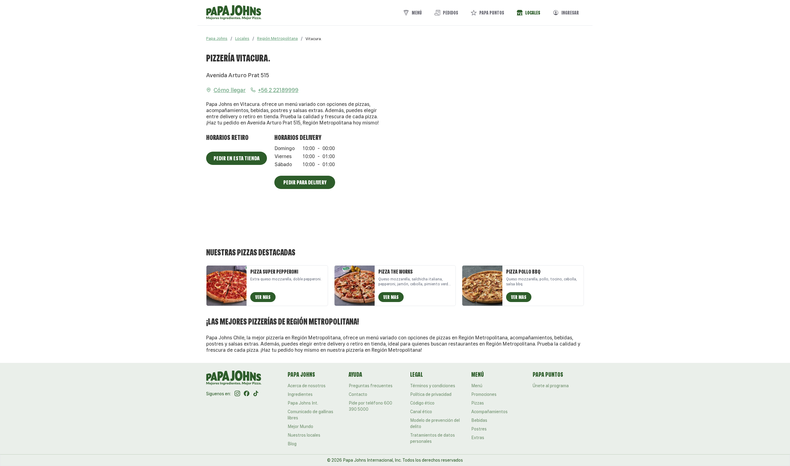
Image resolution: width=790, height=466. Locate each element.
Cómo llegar (230, 89)
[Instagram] (237, 394)
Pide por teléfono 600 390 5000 (370, 406)
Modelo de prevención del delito (435, 423)
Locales (242, 38)
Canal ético (421, 411)
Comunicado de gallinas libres (310, 414)
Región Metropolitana (277, 38)
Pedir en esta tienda (237, 158)
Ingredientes (300, 394)
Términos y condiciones (432, 385)
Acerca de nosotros (307, 385)
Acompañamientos (489, 411)
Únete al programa (551, 385)
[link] (314, 39)
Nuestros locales (304, 435)
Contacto (358, 394)
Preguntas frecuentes (371, 385)
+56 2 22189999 (278, 89)
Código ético (422, 403)
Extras (477, 437)
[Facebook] (246, 394)
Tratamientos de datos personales (432, 438)
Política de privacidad (430, 394)
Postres (479, 428)
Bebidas (479, 420)
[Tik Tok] (256, 394)
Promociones (484, 394)
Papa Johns (216, 38)
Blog (292, 443)
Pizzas (477, 403)
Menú (476, 385)
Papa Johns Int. (303, 403)
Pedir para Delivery (304, 182)
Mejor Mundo (300, 426)
